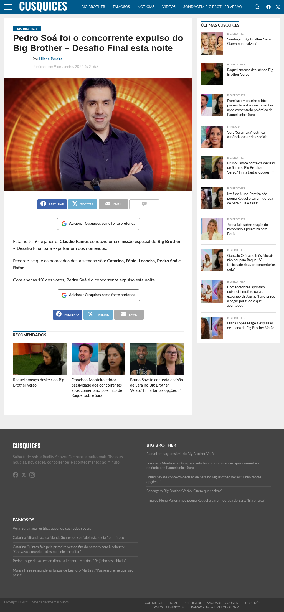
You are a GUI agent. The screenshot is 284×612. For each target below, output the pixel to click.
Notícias (146, 7)
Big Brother (93, 7)
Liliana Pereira (50, 59)
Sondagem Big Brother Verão (212, 7)
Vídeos (169, 7)
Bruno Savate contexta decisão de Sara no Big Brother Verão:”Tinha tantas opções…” (156, 385)
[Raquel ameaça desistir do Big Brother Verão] (40, 373)
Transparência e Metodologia (214, 607)
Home (173, 603)
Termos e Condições (167, 607)
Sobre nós (252, 603)
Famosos (121, 7)
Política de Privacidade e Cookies (210, 603)
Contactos (154, 603)
